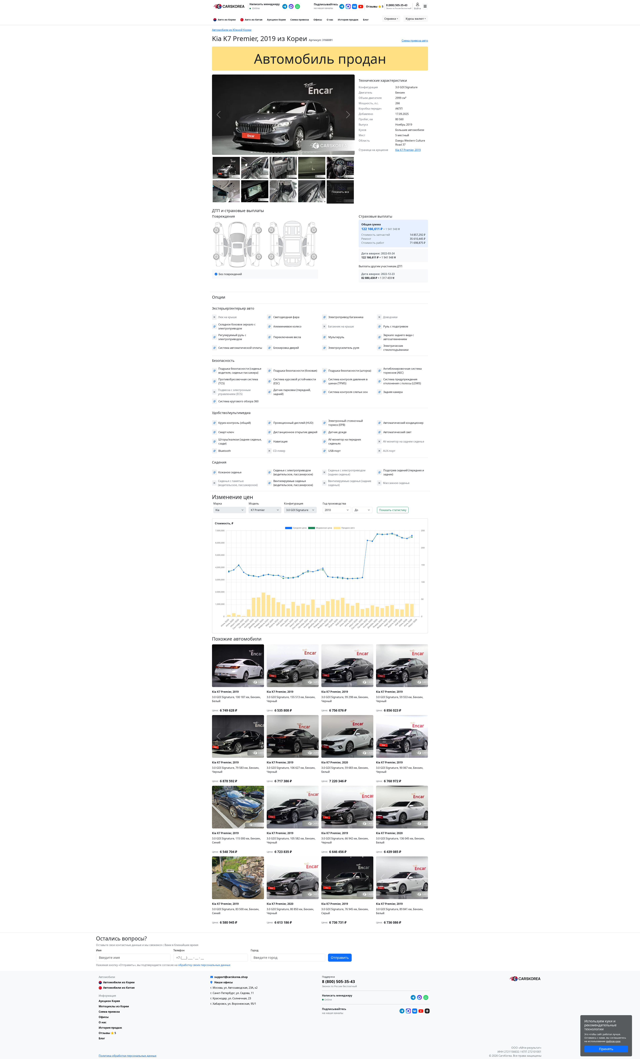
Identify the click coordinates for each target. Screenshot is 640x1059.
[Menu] (425, 6)
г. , (234, 987)
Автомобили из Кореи (119, 982)
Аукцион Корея (276, 19)
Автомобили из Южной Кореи (231, 30)
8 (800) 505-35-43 (396, 5)
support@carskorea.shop (231, 977)
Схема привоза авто (415, 40)
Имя (99, 950)
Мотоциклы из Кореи (114, 1006)
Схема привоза (299, 19)
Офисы (318, 19)
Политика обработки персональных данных (127, 1055)
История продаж (348, 19)
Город (254, 950)
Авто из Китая (253, 19)
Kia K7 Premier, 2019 (408, 150)
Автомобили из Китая (118, 987)
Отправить (340, 957)
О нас (330, 19)
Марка (217, 503)
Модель (254, 503)
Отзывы (372, 6)
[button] (252, 152)
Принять (606, 1049)
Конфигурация (293, 503)
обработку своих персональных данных (204, 965)
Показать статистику (392, 510)
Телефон (178, 950)
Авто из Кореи (227, 19)
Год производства (334, 503)
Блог (366, 19)
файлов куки (613, 1041)
